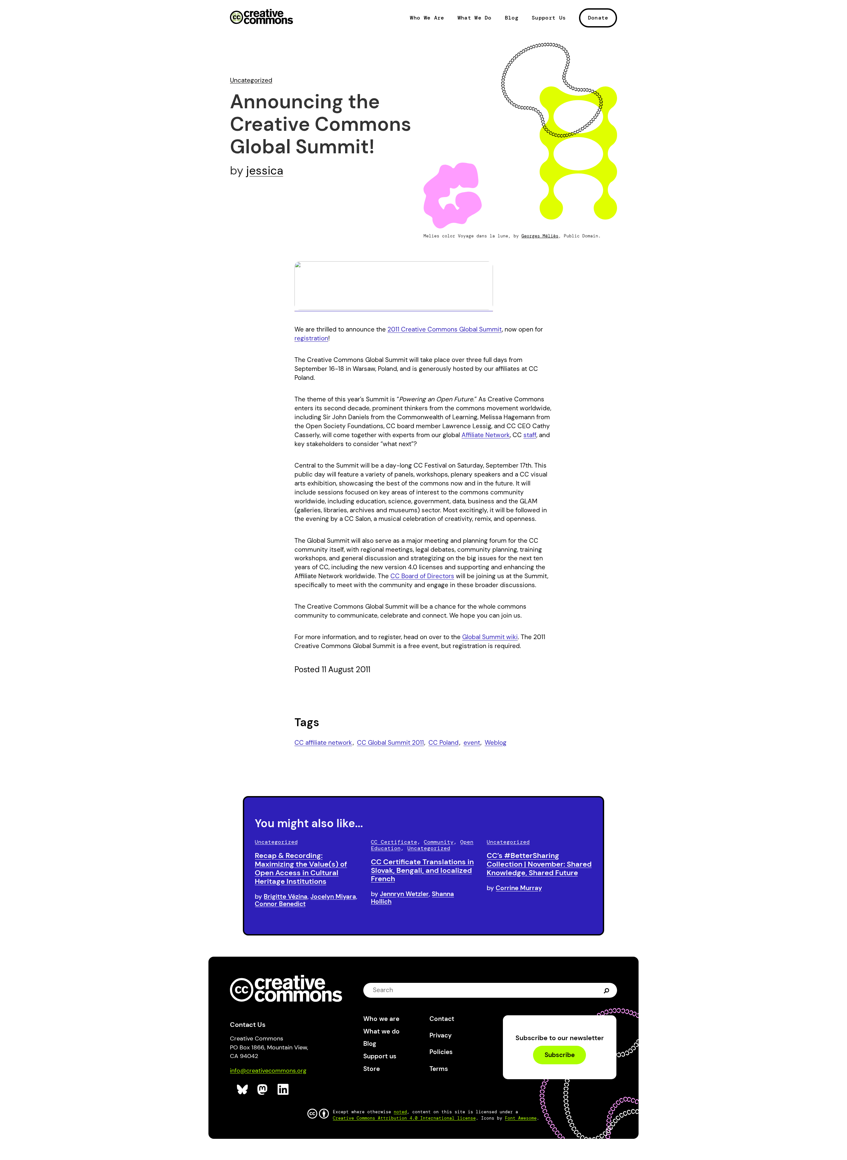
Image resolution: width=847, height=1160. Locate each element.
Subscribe (560, 1055)
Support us (379, 1056)
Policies (441, 1052)
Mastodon (263, 1089)
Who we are (381, 1019)
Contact (441, 1019)
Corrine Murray (519, 888)
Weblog (496, 742)
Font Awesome (521, 1118)
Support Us (549, 18)
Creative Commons (261, 17)
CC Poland (443, 742)
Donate (598, 17)
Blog (511, 18)
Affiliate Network (486, 435)
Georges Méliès (539, 236)
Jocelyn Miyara (333, 896)
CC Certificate (394, 841)
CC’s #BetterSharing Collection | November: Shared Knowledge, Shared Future (539, 864)
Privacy (440, 1035)
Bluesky (242, 1089)
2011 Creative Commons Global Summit (444, 329)
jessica (264, 170)
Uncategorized (251, 80)
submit (606, 989)
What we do (381, 1031)
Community (439, 841)
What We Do (475, 18)
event (472, 742)
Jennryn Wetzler (404, 894)
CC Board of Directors (422, 576)
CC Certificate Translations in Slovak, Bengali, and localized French (422, 870)
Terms (438, 1069)
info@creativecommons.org (268, 1070)
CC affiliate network (323, 742)
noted (400, 1112)
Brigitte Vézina (285, 896)
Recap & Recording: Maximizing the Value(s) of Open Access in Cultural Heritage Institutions (301, 868)
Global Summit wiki (490, 637)
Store (371, 1069)
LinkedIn (283, 1089)
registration (311, 338)
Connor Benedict (280, 904)
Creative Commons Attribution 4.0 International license (404, 1118)
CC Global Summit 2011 (390, 742)
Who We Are (427, 18)
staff (529, 435)
